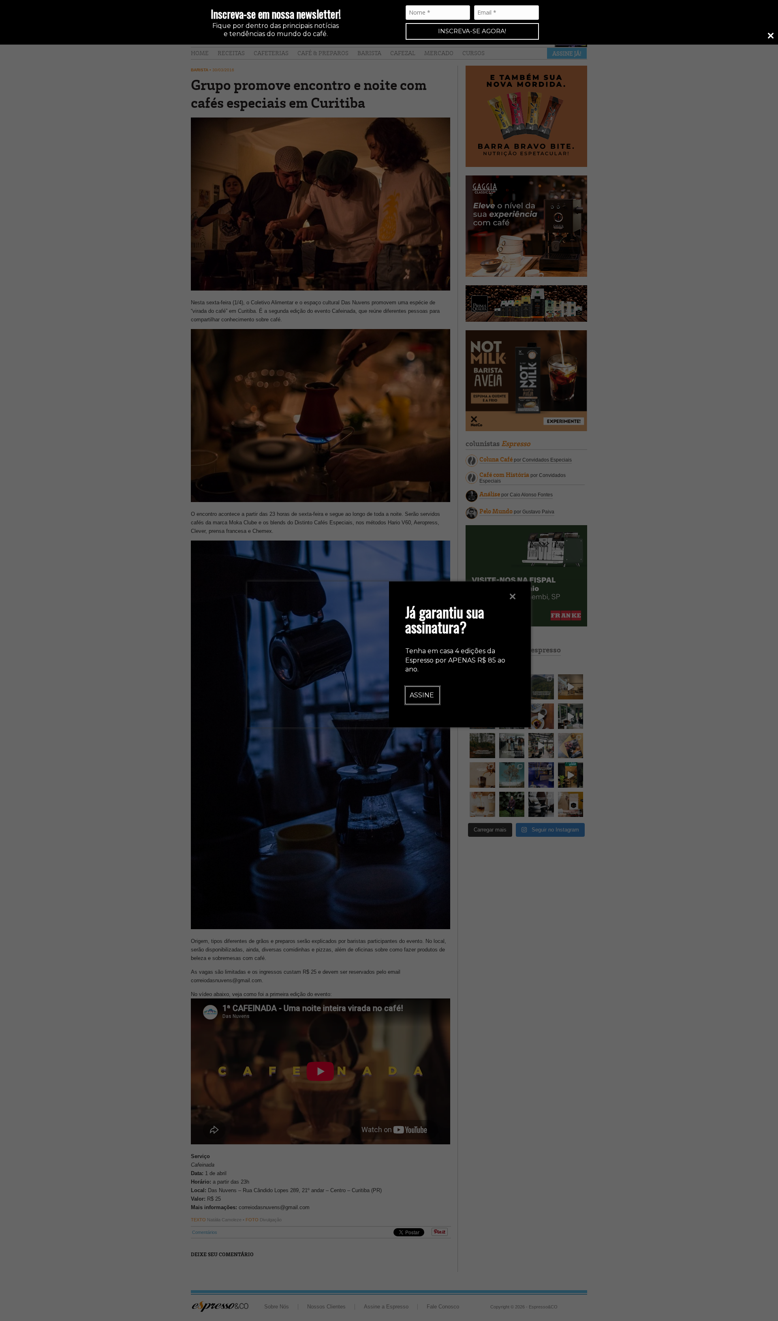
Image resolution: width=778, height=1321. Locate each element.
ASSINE (422, 695)
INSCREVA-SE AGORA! (472, 31)
